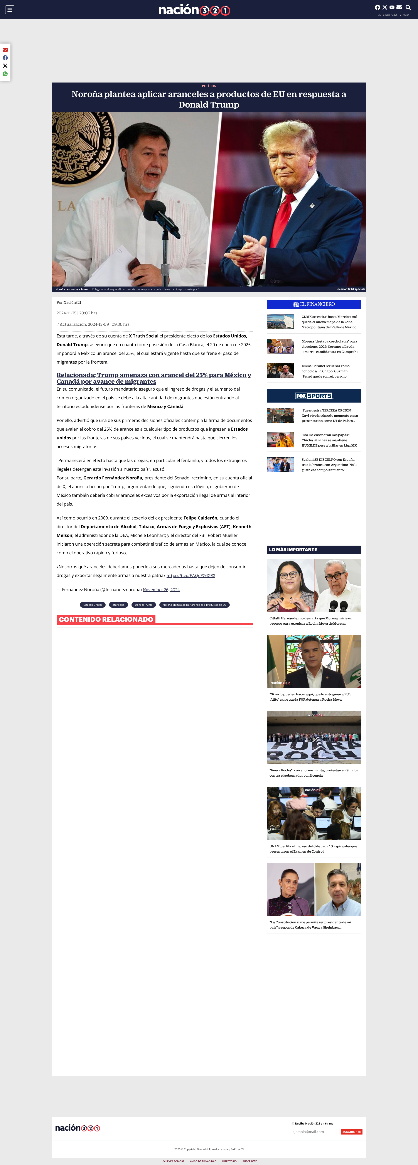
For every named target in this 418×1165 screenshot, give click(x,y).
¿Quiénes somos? (173, 1161)
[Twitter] (385, 7)
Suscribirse (351, 1131)
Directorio (229, 1161)
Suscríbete (250, 1161)
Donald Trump (143, 605)
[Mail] (399, 7)
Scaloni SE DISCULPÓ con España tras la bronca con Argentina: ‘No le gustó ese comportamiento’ (329, 465)
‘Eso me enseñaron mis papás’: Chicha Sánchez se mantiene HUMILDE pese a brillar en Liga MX (329, 440)
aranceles (119, 605)
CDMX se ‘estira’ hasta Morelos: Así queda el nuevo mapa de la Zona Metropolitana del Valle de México (329, 322)
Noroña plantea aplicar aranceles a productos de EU (194, 605)
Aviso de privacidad (203, 1161)
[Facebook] (378, 7)
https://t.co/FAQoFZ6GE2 (191, 575)
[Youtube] (392, 7)
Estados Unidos (92, 605)
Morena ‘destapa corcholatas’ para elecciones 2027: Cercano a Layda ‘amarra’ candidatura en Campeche (330, 346)
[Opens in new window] (280, 322)
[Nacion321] (194, 10)
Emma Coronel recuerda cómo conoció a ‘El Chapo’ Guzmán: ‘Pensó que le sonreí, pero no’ (326, 371)
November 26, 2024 (161, 589)
